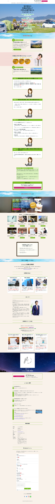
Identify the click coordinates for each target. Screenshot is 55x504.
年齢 (17, 470)
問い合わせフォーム (27, 187)
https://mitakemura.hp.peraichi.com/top (18, 416)
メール (18, 466)
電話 (20, 466)
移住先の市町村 (18, 475)
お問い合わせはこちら (18, 376)
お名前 (17, 457)
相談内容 (17, 454)
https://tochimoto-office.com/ (20, 431)
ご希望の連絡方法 (18, 465)
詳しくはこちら (17, 49)
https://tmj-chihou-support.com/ (27, 269)
